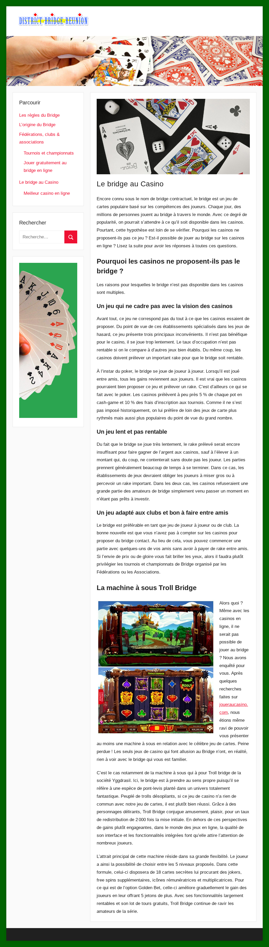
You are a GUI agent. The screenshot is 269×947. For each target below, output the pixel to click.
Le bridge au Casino (38, 182)
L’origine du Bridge (37, 124)
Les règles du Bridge (39, 115)
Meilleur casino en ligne (47, 193)
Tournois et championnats (49, 153)
